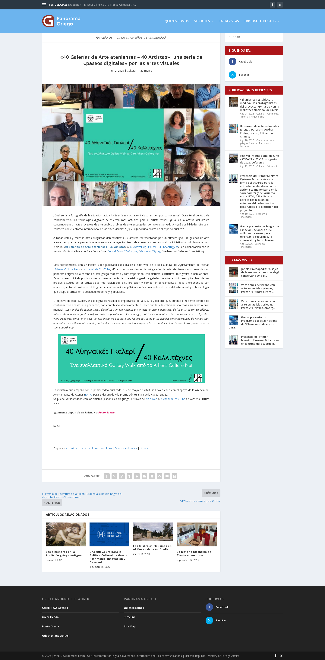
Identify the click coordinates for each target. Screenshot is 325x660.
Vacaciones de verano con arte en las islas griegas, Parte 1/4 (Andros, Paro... (258, 288)
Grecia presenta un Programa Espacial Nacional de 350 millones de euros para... (253, 322)
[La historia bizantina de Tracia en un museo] (197, 534)
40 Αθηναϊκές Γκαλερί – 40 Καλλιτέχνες (153, 247)
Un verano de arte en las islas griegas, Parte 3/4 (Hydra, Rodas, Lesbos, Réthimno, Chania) (259, 131)
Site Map (130, 626)
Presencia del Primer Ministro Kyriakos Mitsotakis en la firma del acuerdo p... (260, 340)
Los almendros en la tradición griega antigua (64, 553)
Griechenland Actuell (55, 635)
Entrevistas (229, 21)
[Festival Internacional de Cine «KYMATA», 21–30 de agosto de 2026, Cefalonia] (233, 158)
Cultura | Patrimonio (139, 70)
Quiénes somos (177, 21)
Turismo (244, 146)
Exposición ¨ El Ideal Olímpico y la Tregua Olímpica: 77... (102, 4)
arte (83, 448)
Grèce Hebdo (50, 617)
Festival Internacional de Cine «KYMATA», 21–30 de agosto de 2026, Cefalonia (259, 159)
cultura (93, 448)
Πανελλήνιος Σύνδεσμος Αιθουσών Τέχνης (134, 251)
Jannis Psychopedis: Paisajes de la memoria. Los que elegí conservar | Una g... (260, 272)
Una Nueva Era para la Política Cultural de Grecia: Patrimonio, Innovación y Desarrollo (109, 557)
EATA (88, 394)
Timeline (129, 617)
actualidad (72, 448)
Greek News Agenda (55, 608)
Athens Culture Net (67, 269)
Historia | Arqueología (252, 116)
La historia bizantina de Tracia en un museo (194, 553)
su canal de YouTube (97, 269)
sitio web (151, 399)
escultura (106, 448)
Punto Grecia (106, 412)
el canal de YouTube (172, 399)
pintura (144, 448)
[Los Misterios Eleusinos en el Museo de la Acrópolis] (153, 531)
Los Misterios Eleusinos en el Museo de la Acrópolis (152, 547)
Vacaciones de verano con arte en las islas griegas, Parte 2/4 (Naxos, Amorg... (258, 304)
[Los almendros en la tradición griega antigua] (66, 534)
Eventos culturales (126, 448)
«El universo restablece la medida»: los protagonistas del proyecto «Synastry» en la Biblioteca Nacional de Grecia (259, 105)
